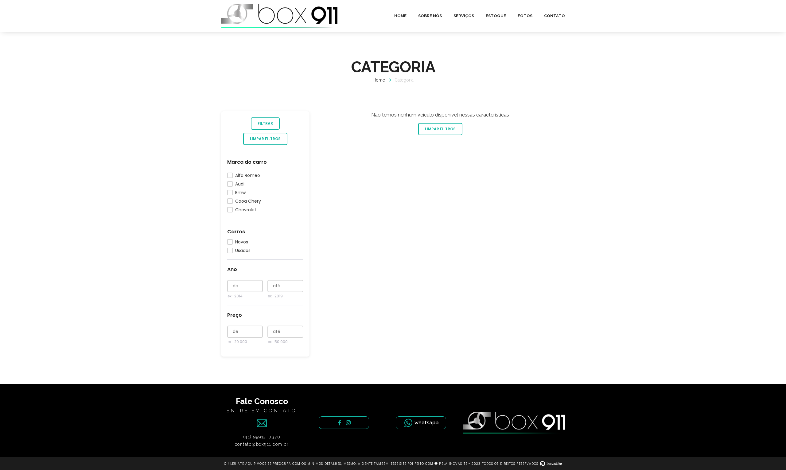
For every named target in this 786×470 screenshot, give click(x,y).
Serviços (463, 15)
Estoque (496, 15)
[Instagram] (348, 422)
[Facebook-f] (339, 422)
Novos (241, 242)
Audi (239, 184)
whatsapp (426, 423)
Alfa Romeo (247, 175)
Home (400, 15)
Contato (554, 15)
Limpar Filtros (265, 138)
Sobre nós (430, 15)
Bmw (240, 192)
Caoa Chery (248, 201)
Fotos (525, 15)
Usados (243, 250)
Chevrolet (245, 209)
